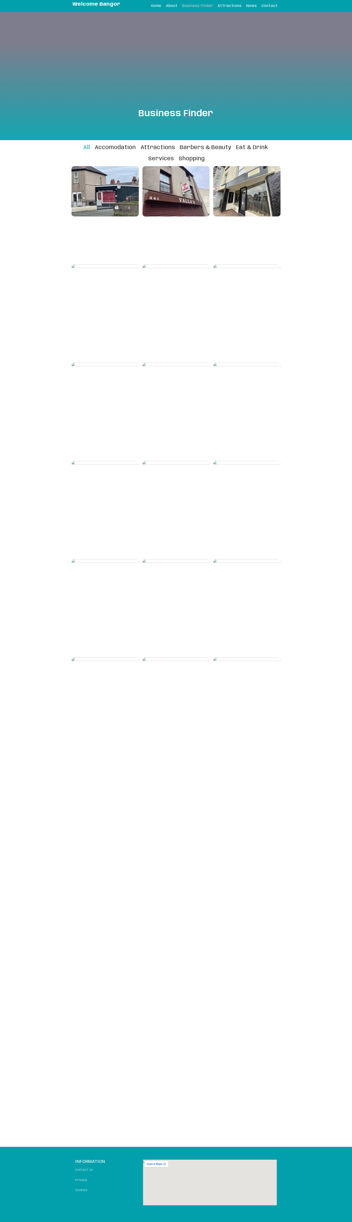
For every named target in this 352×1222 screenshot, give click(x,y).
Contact (269, 6)
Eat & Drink (252, 147)
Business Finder (197, 6)
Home (156, 6)
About (172, 6)
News (251, 6)
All (86, 147)
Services (161, 159)
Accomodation (115, 147)
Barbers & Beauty (205, 147)
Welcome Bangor (96, 4)
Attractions (230, 6)
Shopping (192, 159)
